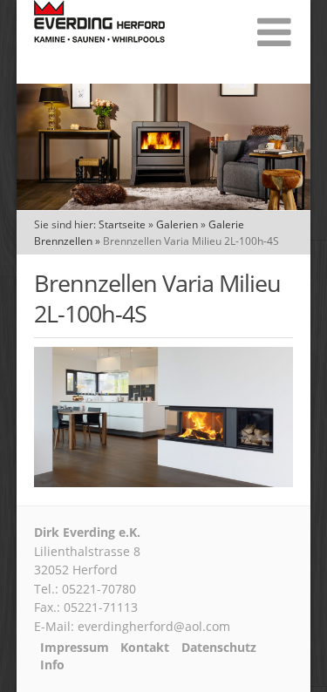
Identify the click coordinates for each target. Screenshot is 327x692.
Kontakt (144, 647)
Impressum (74, 647)
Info (52, 665)
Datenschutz (218, 647)
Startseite (122, 224)
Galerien (177, 224)
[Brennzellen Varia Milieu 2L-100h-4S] (164, 482)
